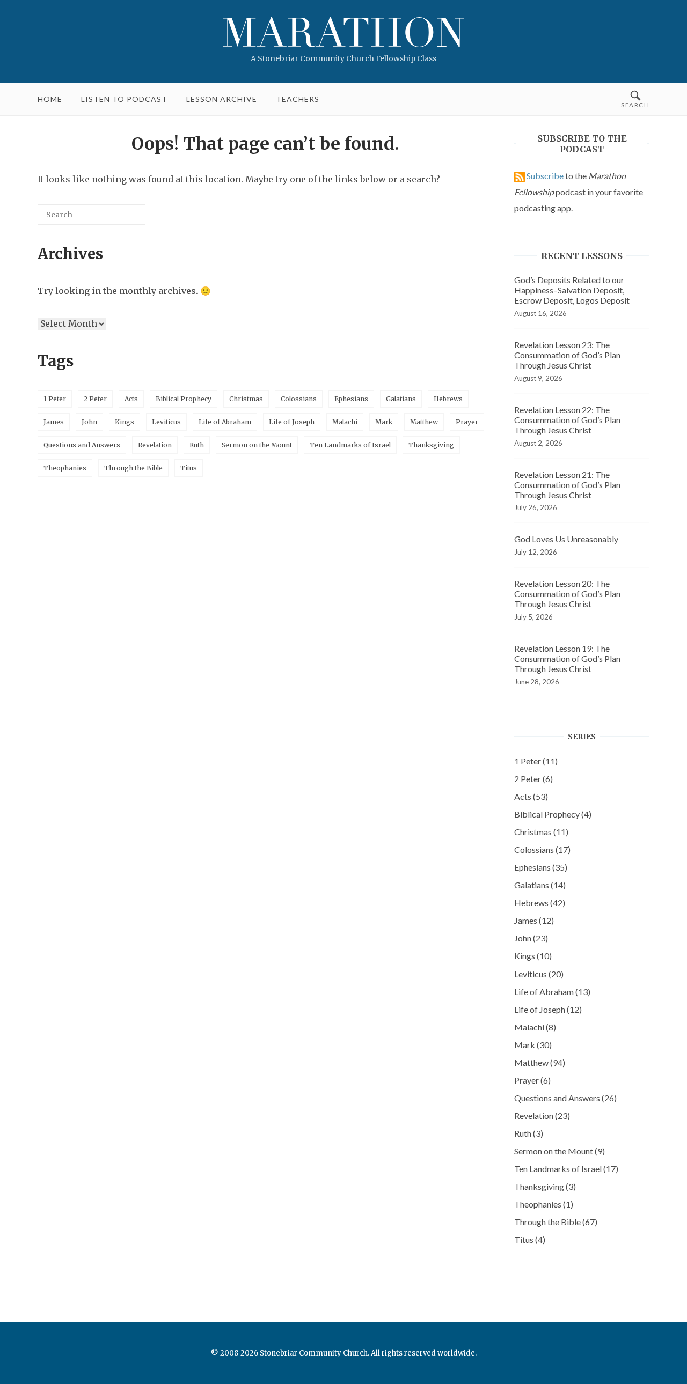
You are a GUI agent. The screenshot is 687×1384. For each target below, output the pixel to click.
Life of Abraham (225, 422)
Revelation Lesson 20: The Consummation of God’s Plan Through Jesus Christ (567, 593)
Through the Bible (133, 468)
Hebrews (448, 399)
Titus (188, 468)
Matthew (424, 422)
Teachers (297, 99)
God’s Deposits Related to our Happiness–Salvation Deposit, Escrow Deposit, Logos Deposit (572, 290)
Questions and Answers (81, 445)
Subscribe (545, 176)
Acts (131, 399)
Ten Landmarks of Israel (350, 445)
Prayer (467, 422)
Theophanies (64, 468)
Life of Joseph (292, 422)
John (89, 422)
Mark (383, 422)
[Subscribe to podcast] (519, 176)
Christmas (246, 399)
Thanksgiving (431, 445)
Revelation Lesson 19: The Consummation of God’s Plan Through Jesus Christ (567, 658)
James (53, 422)
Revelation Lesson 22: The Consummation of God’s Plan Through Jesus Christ (567, 419)
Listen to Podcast (124, 99)
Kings (124, 422)
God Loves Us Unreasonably (566, 539)
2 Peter (95, 399)
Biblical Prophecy (183, 399)
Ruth (196, 445)
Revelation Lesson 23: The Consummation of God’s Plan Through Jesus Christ (567, 355)
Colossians (299, 399)
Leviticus (166, 422)
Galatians (401, 399)
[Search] (121, 218)
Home (50, 99)
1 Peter (54, 399)
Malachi (344, 422)
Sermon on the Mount (257, 445)
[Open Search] (635, 99)
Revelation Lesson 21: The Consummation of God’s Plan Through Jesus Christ (567, 484)
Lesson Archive (221, 99)
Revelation (155, 445)
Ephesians (351, 399)
